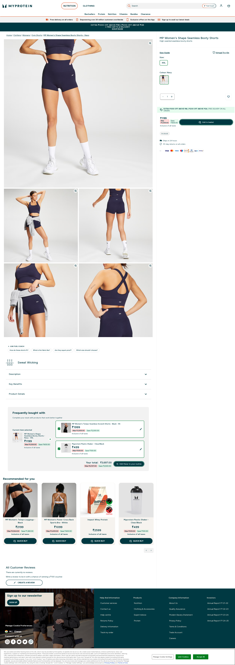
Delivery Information (109, 627)
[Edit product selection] (141, 429)
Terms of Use (123, 663)
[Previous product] (146, 550)
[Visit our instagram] (7, 641)
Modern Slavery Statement (181, 615)
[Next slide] (153, 519)
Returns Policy (106, 621)
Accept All (201, 657)
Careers (172, 638)
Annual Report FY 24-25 (218, 621)
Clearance (145, 14)
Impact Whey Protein (98, 520)
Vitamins (123, 14)
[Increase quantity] (171, 97)
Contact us (105, 609)
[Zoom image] (150, 43)
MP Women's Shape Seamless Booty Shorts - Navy (66, 35)
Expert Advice (140, 615)
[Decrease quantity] (163, 97)
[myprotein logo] (17, 6)
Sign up (13, 602)
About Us (173, 603)
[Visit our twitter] (25, 641)
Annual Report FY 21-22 (217, 603)
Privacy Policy (175, 621)
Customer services (108, 603)
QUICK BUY (22, 541)
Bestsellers (90, 14)
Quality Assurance (177, 609)
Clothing (17, 35)
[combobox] (171, 6)
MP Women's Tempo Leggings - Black (20, 521)
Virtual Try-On (222, 53)
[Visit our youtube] (19, 641)
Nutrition (112, 14)
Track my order (106, 632)
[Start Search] (129, 6)
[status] (167, 97)
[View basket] (228, 6)
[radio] (164, 62)
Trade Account (175, 632)
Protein (101, 14)
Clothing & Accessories (144, 609)
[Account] (221, 6)
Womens (26, 35)
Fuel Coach (210, 6)
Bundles (134, 14)
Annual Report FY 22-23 (217, 609)
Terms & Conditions (178, 627)
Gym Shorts (37, 35)
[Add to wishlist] (228, 96)
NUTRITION (69, 6)
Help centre (105, 615)
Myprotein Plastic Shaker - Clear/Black (136, 521)
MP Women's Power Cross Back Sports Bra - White (59, 521)
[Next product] (151, 550)
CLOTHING (88, 6)
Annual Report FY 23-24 (218, 615)
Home (9, 35)
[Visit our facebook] (13, 641)
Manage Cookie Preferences (18, 626)
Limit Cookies (183, 657)
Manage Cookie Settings (162, 657)
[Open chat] (30, 641)
